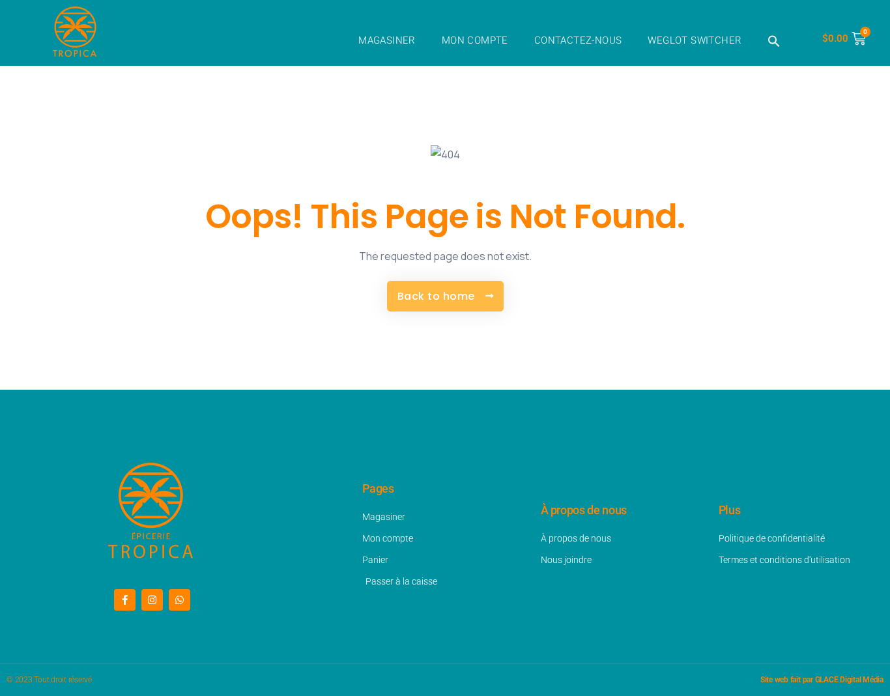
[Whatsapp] (179, 600)
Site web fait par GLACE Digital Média (821, 679)
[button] (774, 41)
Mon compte (475, 40)
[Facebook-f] (125, 600)
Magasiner (387, 40)
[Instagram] (152, 600)
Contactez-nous (578, 40)
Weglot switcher (694, 40)
